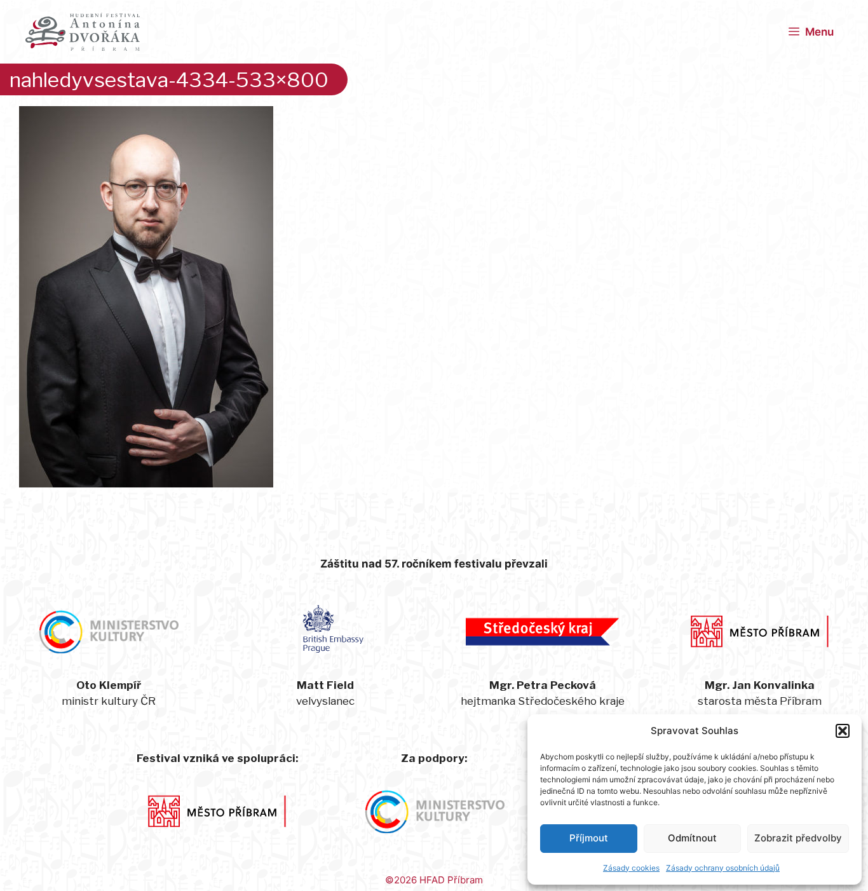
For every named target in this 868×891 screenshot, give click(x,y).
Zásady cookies (631, 868)
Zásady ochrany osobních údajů (723, 868)
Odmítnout (692, 838)
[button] (842, 730)
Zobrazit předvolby (798, 838)
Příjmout (588, 838)
